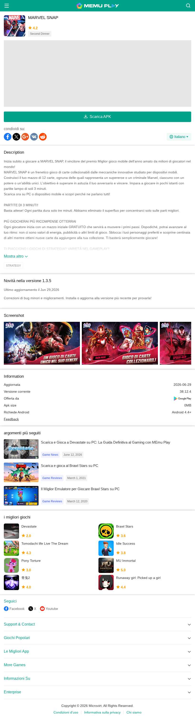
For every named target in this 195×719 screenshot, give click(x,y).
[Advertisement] (97, 73)
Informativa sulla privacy (102, 712)
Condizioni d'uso (66, 712)
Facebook (17, 609)
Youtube (52, 609)
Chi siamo (134, 712)
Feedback (11, 419)
